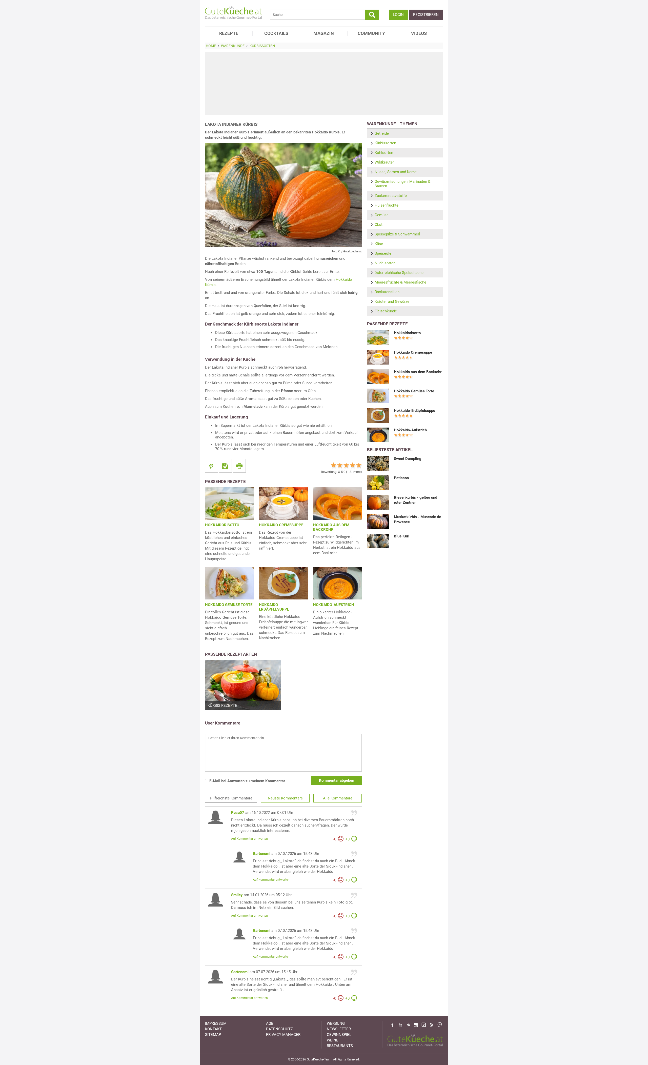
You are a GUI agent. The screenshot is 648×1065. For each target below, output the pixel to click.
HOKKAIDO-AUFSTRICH (333, 604)
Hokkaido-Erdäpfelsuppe (414, 410)
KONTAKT (213, 1029)
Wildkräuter (384, 162)
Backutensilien (387, 292)
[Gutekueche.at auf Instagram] (416, 1025)
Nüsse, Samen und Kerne (396, 172)
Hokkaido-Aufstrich (410, 430)
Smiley (237, 895)
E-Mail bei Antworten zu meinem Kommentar (246, 781)
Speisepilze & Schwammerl (397, 234)
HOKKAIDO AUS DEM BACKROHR (331, 527)
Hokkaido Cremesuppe (413, 352)
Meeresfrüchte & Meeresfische (400, 282)
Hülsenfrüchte (386, 205)
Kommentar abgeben (336, 780)
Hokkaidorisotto (407, 333)
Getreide (382, 133)
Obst (378, 224)
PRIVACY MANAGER (283, 1034)
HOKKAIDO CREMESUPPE (281, 525)
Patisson (401, 478)
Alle (337, 798)
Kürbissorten (385, 143)
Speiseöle (383, 253)
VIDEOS (419, 33)
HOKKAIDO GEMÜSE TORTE (228, 604)
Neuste (285, 798)
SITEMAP (213, 1034)
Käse (379, 244)
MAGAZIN (323, 33)
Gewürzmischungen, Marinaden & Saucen (402, 183)
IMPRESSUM (216, 1023)
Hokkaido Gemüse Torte (414, 391)
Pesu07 (237, 812)
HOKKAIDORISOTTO (222, 525)
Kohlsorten (384, 152)
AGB (269, 1023)
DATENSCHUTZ (279, 1029)
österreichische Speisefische (399, 272)
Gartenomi (261, 853)
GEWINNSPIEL (339, 1034)
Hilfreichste (231, 798)
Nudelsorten (385, 263)
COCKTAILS (276, 33)
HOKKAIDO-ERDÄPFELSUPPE (274, 607)
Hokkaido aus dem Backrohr (417, 372)
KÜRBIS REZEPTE (222, 705)
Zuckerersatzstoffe (391, 195)
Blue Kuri (401, 536)
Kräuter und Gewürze (392, 301)
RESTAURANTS (340, 1045)
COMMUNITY (371, 33)
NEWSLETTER (339, 1029)
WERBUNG (336, 1023)
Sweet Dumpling (407, 458)
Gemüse (382, 215)
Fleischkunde (386, 311)
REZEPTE (228, 33)
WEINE (332, 1040)
